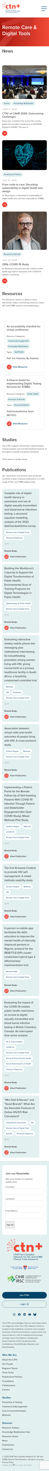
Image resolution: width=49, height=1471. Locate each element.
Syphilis (9, 1133)
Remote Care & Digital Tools (17, 532)
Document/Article (21, 405)
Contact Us (7, 1449)
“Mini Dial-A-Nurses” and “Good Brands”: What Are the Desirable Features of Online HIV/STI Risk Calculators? (19, 1108)
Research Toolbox (10, 1427)
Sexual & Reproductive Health (18, 1058)
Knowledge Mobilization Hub (16, 1431)
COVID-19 (10, 832)
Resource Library (10, 1436)
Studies (6, 1397)
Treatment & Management (14, 1406)
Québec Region (12, 826)
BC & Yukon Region (14, 1041)
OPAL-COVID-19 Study (15, 264)
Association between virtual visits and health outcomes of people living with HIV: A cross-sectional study (20, 736)
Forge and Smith (25, 1465)
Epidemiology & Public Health (18, 603)
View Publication (18, 556)
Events (7, 103)
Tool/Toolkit (19, 352)
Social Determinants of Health (18, 1063)
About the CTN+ (10, 1359)
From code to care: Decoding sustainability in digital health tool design (22, 187)
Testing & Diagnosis (14, 537)
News (4, 1440)
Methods (9, 686)
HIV (7, 692)
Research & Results (12, 254)
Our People (7, 1363)
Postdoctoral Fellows (12, 174)
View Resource (20, 366)
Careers (6, 1389)
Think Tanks (8, 1372)
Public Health (32, 394)
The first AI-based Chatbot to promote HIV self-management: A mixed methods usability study (20, 874)
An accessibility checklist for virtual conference (24, 328)
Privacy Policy (8, 1462)
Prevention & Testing (12, 1402)
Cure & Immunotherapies (14, 1410)
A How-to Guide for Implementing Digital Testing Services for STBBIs (24, 383)
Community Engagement (18, 340)
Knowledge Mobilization (24, 103)
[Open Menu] (44, 8)
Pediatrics (17, 692)
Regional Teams (9, 1368)
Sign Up (10, 1224)
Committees (8, 1381)
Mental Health (12, 971)
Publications (8, 1444)
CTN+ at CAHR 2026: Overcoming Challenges (22, 115)
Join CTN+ (24, 1295)
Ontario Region (12, 751)
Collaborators (8, 1385)
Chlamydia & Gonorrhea (16, 1122)
